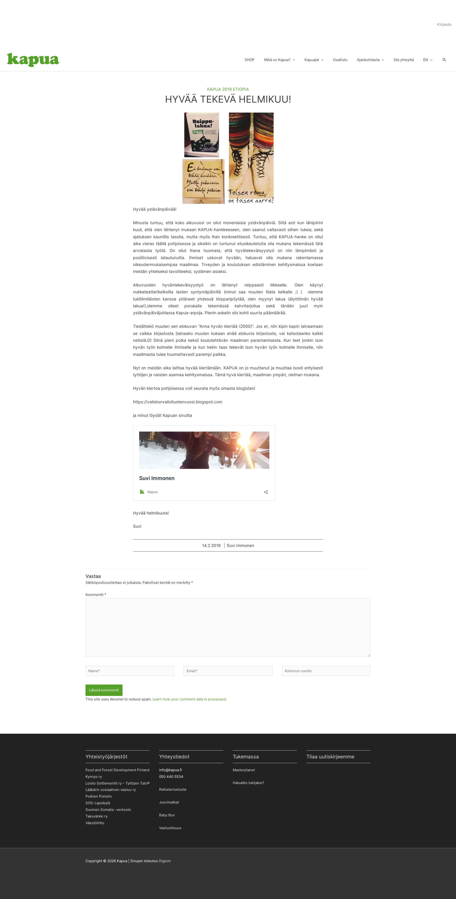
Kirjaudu (444, 24)
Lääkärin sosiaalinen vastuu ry (111, 789)
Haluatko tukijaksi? (248, 782)
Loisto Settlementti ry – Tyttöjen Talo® (118, 783)
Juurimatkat (169, 802)
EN (425, 59)
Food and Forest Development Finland (117, 770)
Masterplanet (244, 770)
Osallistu (340, 59)
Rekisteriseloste (172, 789)
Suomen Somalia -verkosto (108, 809)
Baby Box (167, 815)
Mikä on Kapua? (277, 59)
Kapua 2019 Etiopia (228, 89)
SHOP (250, 59)
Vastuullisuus (170, 828)
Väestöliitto (95, 823)
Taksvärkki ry (97, 816)
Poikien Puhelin (99, 796)
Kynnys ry (94, 776)
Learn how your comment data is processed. (189, 699)
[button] (444, 60)
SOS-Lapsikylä (98, 803)
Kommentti (96, 594)
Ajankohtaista (368, 59)
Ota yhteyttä (404, 59)
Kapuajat (311, 59)
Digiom (165, 861)
